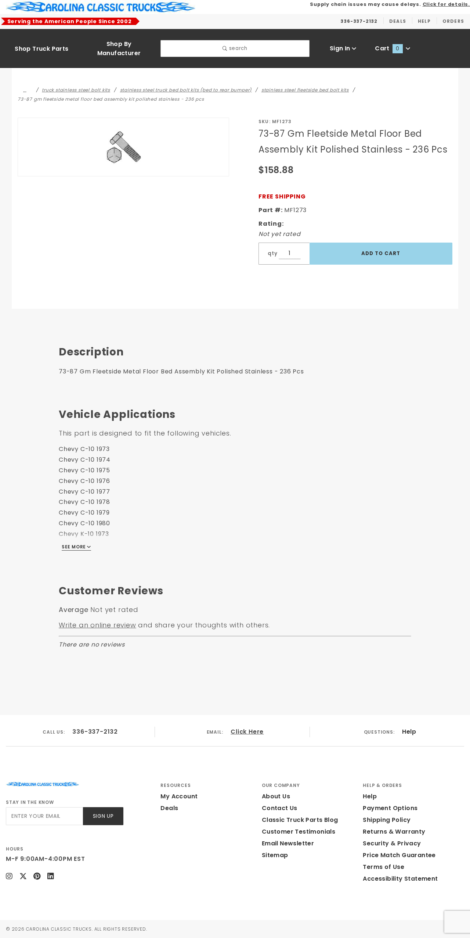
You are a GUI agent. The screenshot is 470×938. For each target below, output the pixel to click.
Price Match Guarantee (399, 855)
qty (272, 253)
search (237, 48)
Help (409, 731)
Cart (387, 48)
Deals (169, 808)
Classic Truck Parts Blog (300, 820)
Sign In (341, 48)
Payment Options (390, 808)
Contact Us (279, 808)
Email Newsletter (288, 843)
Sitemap (275, 855)
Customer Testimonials (298, 831)
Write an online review (97, 625)
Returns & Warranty (394, 831)
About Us (276, 796)
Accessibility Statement (400, 878)
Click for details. (446, 4)
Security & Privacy (392, 843)
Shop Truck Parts (41, 48)
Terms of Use (383, 867)
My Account (179, 796)
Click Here (247, 731)
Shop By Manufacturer (119, 48)
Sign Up (103, 816)
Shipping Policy (387, 820)
